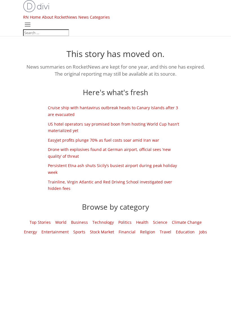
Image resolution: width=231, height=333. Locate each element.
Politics (125, 222)
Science (160, 222)
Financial (127, 232)
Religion (147, 232)
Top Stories (40, 222)
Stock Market (102, 232)
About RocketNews (59, 17)
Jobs (203, 232)
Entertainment (55, 232)
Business (79, 222)
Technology (103, 222)
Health (142, 222)
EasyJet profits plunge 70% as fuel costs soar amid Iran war (103, 140)
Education (185, 232)
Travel (165, 232)
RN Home (32, 17)
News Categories (94, 17)
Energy (30, 232)
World (60, 222)
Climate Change (187, 222)
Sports (79, 232)
